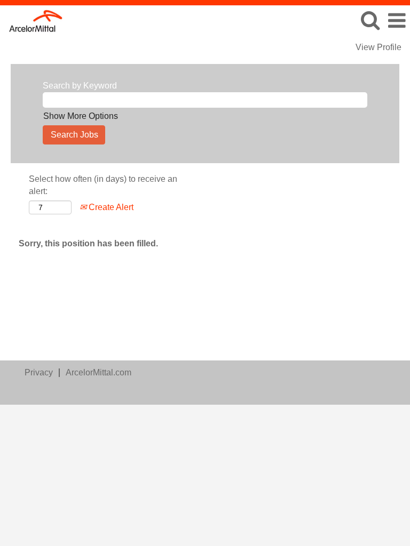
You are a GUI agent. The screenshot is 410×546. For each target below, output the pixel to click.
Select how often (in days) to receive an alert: (103, 185)
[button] (396, 20)
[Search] (370, 20)
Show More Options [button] (80, 116)
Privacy (39, 372)
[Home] (32, 20)
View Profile (378, 47)
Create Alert (109, 207)
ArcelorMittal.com (98, 372)
